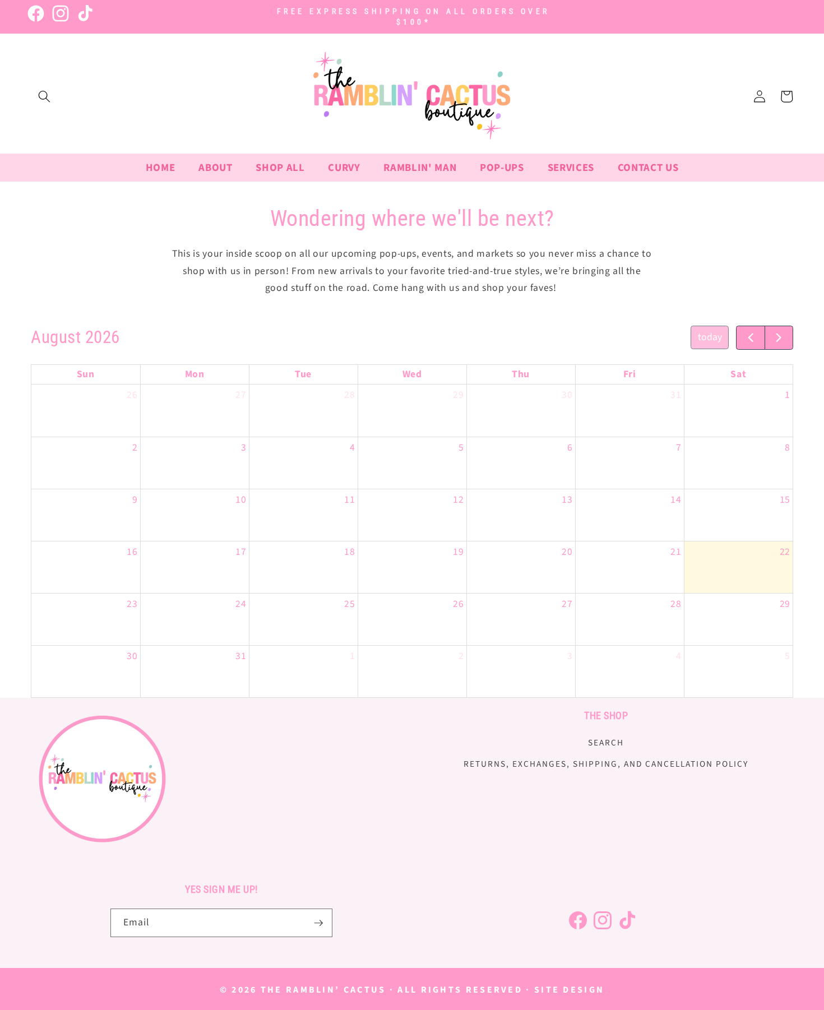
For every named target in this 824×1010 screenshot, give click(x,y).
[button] (44, 96)
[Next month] (779, 338)
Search (606, 743)
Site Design (569, 990)
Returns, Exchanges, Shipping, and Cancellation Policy (606, 764)
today (710, 337)
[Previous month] (750, 338)
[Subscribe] (318, 923)
